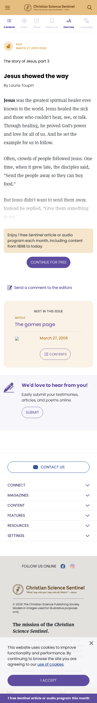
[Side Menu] (7, 7)
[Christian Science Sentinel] (49, 8)
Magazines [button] (18, 495)
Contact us (53, 467)
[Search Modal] (89, 7)
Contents (58, 354)
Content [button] (16, 505)
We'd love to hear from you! (55, 385)
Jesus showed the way (36, 76)
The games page (35, 324)
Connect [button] (16, 485)
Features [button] (16, 515)
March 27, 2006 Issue (31, 48)
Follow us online (39, 566)
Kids (19, 44)
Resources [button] (18, 525)
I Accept (48, 680)
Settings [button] (16, 535)
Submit (32, 412)
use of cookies (50, 664)
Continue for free (48, 262)
